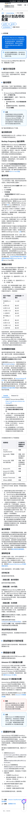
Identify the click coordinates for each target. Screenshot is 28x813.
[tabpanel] (14, 415)
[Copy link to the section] (2, 69)
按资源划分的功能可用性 (8, 388)
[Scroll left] (16, 5)
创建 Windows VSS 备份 (9, 675)
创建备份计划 (12, 803)
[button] (5, 33)
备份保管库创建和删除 (18, 549)
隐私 (4, 811)
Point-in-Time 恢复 (14, 171)
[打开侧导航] (2, 9)
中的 (8, 205)
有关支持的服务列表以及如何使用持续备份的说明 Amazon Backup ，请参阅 (14, 258)
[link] (20, 13)
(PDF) (6, 47)
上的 (20, 231)
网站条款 (8, 811)
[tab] (5, 395)
